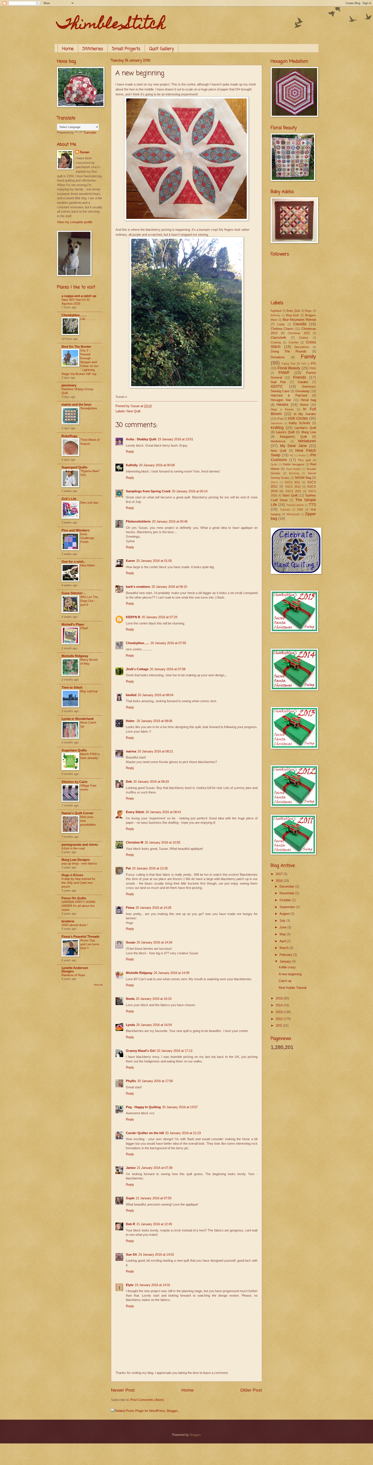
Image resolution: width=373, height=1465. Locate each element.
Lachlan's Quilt (305, 428)
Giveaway (302, 391)
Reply (130, 451)
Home (68, 49)
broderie (68, 921)
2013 (279, 1012)
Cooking (276, 342)
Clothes (303, 337)
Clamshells (278, 337)
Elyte (129, 1285)
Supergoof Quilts (74, 467)
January (286, 961)
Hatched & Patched (289, 395)
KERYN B (133, 617)
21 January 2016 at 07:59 (153, 1198)
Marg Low (308, 432)
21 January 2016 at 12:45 (154, 1224)
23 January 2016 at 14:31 (152, 1285)
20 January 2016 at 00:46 (170, 521)
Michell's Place (73, 624)
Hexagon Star (281, 400)
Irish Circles (298, 418)
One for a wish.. (73, 561)
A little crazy (287, 967)
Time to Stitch (72, 687)
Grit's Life (69, 499)
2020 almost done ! (75, 925)
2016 (279, 880)
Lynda (130, 1025)
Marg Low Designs (76, 859)
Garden (303, 382)
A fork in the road (73, 848)
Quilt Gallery (161, 49)
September (288, 907)
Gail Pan (278, 382)
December (287, 886)
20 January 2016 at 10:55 (162, 842)
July (283, 920)
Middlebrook (278, 441)
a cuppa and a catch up (79, 296)
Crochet (293, 342)
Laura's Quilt (285, 432)
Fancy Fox (289, 363)
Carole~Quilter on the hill (145, 1133)
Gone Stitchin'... (74, 593)
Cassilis (300, 324)
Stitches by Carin (74, 782)
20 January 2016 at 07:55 (168, 643)
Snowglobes (88, 408)
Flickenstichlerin (138, 521)
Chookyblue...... (137, 643)
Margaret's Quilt (293, 436)
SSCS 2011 (292, 482)
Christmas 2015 (299, 333)
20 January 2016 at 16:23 (153, 998)
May (283, 934)
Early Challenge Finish (87, 538)
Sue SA (131, 1254)
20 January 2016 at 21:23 (183, 1133)
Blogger (195, 1435)
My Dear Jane (293, 446)
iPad (280, 418)
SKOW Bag (303, 477)
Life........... (87, 319)
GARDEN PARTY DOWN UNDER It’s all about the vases (78, 905)
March (284, 948)
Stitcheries (92, 49)
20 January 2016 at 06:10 (169, 586)
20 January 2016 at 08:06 (154, 721)
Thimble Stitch (111, 25)
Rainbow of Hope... (75, 975)
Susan (130, 942)
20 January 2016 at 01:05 (154, 561)
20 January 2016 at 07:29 (159, 617)
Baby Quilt (293, 310)
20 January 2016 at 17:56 (155, 1081)
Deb (129, 781)
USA (300, 509)
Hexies (282, 404)
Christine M (134, 842)
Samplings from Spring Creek (148, 491)
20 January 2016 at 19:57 (180, 1107)
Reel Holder (293, 469)
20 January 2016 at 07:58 (167, 669)
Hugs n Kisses (72, 875)
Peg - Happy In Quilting (143, 1107)
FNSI (313, 368)
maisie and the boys (77, 404)
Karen (130, 561)
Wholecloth (293, 514)
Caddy (281, 324)
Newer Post (123, 1390)
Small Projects (126, 49)
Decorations (301, 347)
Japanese (276, 423)
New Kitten (87, 565)
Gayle (130, 1198)
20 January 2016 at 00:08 (157, 465)
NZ (291, 455)
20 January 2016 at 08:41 (163, 812)
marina (131, 751)
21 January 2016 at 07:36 (154, 1167)
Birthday (275, 315)
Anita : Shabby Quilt (141, 439)
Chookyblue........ (74, 315)
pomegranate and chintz (80, 844)
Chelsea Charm (282, 328)
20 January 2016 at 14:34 (154, 942)
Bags (308, 310)
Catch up (285, 981)
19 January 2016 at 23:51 (175, 439)
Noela (130, 998)
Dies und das (89, 502)
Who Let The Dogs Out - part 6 (89, 600)
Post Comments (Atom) (147, 1400)
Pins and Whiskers (76, 530)
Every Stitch (135, 812)
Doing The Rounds (289, 351)
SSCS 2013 (292, 486)
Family (308, 356)
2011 (279, 1025)
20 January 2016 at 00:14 (189, 491)
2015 (279, 998)
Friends (299, 377)
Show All (98, 984)
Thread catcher (295, 505)
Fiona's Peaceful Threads (81, 936)
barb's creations (138, 586)
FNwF (84, 628)
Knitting (277, 427)
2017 (279, 874)
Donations (278, 357)
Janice (131, 1167)
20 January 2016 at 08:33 (151, 781)
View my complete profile (74, 222)
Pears (302, 455)
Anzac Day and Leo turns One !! (89, 944)
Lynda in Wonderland (77, 719)
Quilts (274, 464)
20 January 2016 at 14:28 (153, 907)
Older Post (251, 1390)
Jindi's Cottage (137, 669)
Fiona (130, 907)
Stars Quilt (289, 495)
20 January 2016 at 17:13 (174, 1051)
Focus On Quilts (74, 898)
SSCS (274, 482)
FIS (313, 363)
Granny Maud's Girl (140, 1051)
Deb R (130, 1224)
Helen (130, 721)
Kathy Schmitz (299, 423)
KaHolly (132, 465)
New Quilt (133, 411)
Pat (128, 868)
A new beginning (290, 974)
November (287, 893)
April (283, 941)
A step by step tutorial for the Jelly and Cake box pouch (78, 882)
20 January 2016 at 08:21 (155, 751)
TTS (312, 505)
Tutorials (285, 509)
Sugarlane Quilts (74, 750)
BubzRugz (69, 436)
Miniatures (307, 441)
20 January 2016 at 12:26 (150, 868)
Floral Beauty (288, 368)
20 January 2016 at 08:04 (155, 695)
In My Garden (305, 414)
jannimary (69, 385)
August (285, 913)
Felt (303, 363)
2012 (279, 1019)
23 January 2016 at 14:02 (156, 1254)
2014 (279, 1005)
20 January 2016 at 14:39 (171, 973)
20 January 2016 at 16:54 (154, 1025)
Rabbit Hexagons (294, 464)
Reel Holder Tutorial (292, 987)
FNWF (284, 372)
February (286, 954)
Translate (89, 132)
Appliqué (276, 310)
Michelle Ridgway (139, 973)
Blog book (292, 315)
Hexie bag (308, 400)
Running (294, 473)
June (283, 927)
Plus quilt (304, 460)
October (286, 900)
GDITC (277, 386)
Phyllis (131, 1081)
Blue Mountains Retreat (299, 319)
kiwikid (131, 695)
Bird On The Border (76, 346)
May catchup (89, 691)
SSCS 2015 (293, 491)
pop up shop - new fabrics (79, 863)
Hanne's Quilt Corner (77, 813)
